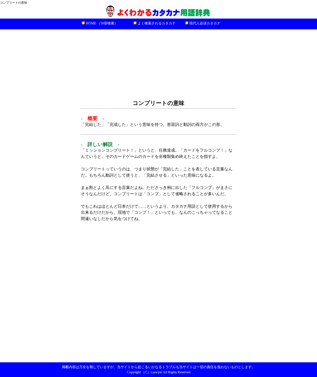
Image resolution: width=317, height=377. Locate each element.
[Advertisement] (158, 64)
